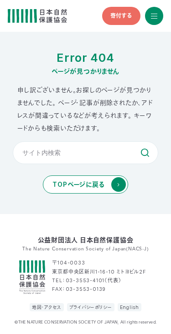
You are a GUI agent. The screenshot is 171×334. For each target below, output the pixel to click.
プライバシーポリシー (90, 307)
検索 (145, 153)
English (130, 307)
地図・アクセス (47, 307)
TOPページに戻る (78, 184)
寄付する (121, 15)
